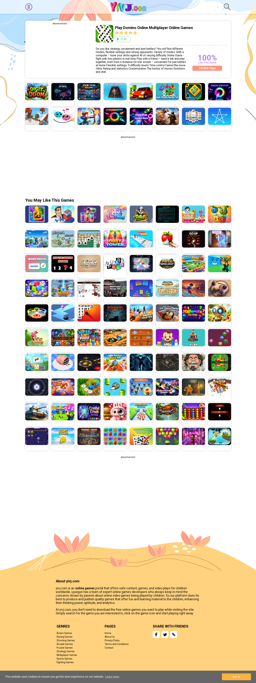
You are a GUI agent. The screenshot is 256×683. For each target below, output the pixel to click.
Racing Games (64, 636)
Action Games (64, 633)
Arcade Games (65, 644)
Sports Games (64, 658)
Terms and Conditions (117, 644)
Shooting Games (66, 640)
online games (85, 588)
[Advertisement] (59, 51)
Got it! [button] (236, 676)
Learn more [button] (112, 676)
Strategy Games (66, 651)
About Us (110, 636)
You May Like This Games (49, 200)
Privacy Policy (112, 640)
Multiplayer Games (67, 655)
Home (108, 633)
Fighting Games (65, 662)
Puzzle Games (65, 647)
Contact (109, 647)
